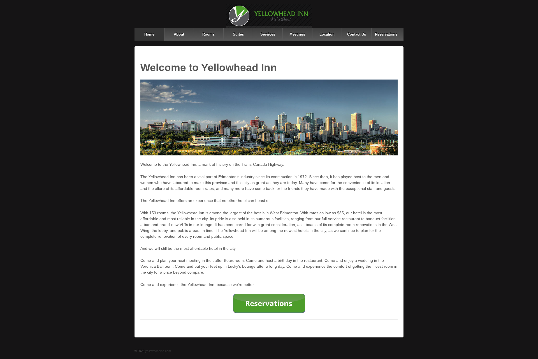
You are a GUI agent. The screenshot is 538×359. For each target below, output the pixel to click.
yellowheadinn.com (157, 351)
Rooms (208, 34)
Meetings (297, 34)
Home (149, 34)
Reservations (386, 34)
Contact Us (356, 34)
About (179, 34)
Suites (238, 34)
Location (327, 34)
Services (267, 34)
